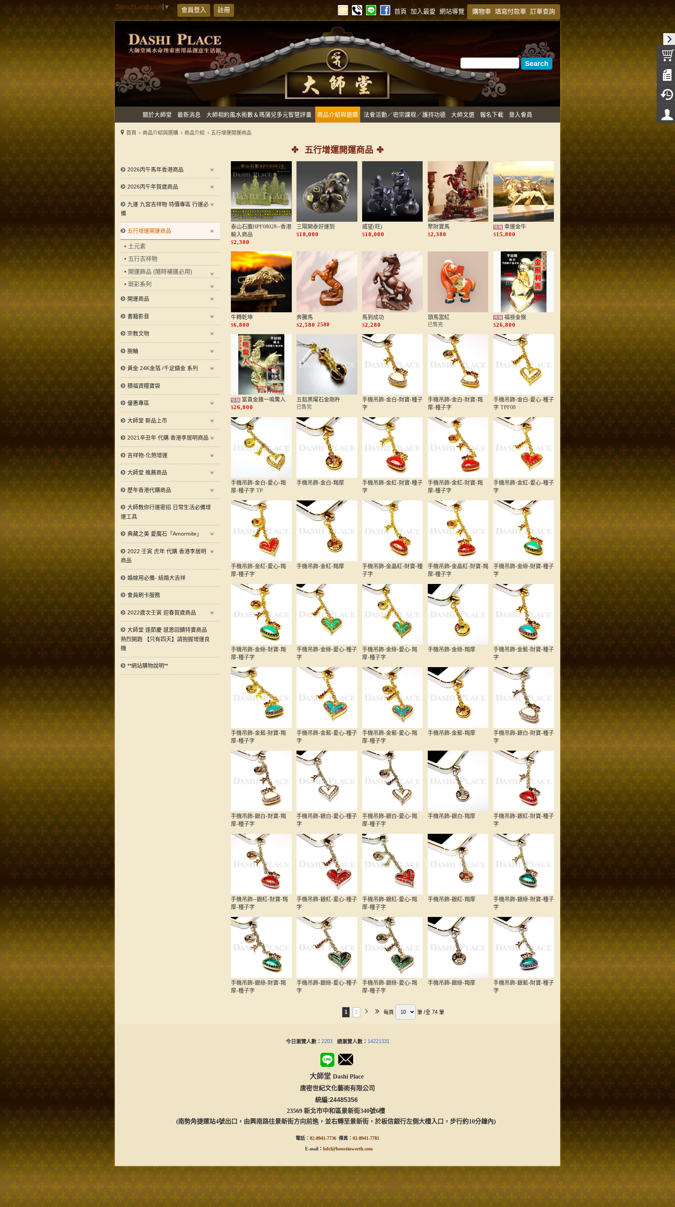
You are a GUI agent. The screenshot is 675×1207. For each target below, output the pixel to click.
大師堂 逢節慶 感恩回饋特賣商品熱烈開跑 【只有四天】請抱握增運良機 (165, 639)
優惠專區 (138, 403)
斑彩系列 (140, 284)
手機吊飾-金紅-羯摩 (320, 566)
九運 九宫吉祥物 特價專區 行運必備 (165, 209)
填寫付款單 (510, 11)
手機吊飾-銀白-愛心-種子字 (326, 820)
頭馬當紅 (439, 317)
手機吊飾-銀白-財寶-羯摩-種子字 (258, 820)
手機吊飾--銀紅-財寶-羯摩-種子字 (259, 903)
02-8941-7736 (323, 1138)
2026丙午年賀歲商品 (152, 186)
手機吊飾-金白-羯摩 (320, 483)
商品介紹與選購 (160, 132)
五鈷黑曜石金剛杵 (318, 399)
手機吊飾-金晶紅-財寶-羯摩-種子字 (458, 570)
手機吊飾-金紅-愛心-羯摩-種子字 (258, 570)
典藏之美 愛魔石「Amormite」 (164, 534)
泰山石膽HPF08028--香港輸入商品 (261, 230)
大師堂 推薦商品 (147, 472)
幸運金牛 (514, 227)
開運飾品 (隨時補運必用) (160, 271)
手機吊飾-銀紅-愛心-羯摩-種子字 (389, 903)
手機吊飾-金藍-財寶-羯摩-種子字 (258, 737)
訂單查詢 (542, 11)
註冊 (224, 10)
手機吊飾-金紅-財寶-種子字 (392, 486)
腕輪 (132, 351)
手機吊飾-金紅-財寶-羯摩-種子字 (455, 486)
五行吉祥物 (142, 258)
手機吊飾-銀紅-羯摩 (451, 899)
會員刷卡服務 (143, 595)
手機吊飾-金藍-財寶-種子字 (523, 653)
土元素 (137, 246)
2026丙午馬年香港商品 (155, 169)
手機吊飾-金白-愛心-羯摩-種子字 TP (258, 486)
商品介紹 (194, 132)
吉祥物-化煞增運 (147, 455)
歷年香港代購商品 (149, 490)
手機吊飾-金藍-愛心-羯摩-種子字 (389, 737)
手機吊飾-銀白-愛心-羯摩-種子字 (389, 820)
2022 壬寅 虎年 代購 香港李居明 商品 (163, 556)
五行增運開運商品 (231, 132)
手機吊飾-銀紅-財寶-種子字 (523, 820)
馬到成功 (373, 317)
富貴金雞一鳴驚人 (263, 399)
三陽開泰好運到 (315, 227)
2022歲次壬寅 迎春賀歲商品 (161, 612)
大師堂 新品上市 (147, 420)
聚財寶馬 (439, 227)
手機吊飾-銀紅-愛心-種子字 (326, 903)
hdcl (327, 1149)
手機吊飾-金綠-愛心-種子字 (326, 653)
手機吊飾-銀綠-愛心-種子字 (326, 986)
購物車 (481, 11)
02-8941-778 (365, 1138)
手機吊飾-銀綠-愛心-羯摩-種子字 (389, 986)
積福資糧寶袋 (143, 386)
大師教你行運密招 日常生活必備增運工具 (166, 512)
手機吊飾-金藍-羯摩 (451, 733)
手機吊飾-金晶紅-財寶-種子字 (392, 570)
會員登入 (193, 10)
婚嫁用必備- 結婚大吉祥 (156, 578)
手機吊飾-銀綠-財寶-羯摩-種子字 (258, 986)
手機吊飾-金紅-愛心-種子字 (523, 486)
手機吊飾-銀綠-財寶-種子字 (523, 903)
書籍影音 (138, 316)
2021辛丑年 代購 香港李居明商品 (168, 437)
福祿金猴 (514, 317)
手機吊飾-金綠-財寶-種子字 (523, 570)
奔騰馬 (304, 317)
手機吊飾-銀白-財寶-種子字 (523, 737)
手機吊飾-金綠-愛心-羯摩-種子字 (389, 653)
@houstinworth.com (352, 1149)
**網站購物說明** (147, 665)
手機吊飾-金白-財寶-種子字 (392, 403)
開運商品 (138, 299)
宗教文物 (138, 333)
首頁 (131, 132)
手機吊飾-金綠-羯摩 (451, 649)
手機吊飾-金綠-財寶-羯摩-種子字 (258, 653)
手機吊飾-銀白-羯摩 (451, 816)
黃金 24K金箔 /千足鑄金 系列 (162, 368)
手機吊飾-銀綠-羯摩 (451, 983)
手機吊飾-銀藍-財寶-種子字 (523, 986)
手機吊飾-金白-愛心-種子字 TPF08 (523, 403)
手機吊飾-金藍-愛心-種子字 (326, 737)
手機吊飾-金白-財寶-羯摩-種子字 (455, 403)
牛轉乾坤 (242, 317)
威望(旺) (372, 227)
